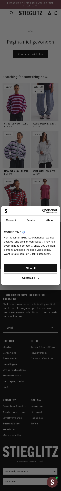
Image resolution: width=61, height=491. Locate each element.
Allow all (30, 268)
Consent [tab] (11, 220)
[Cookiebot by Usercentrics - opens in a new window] (43, 211)
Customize (28, 277)
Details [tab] (30, 220)
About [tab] (50, 220)
